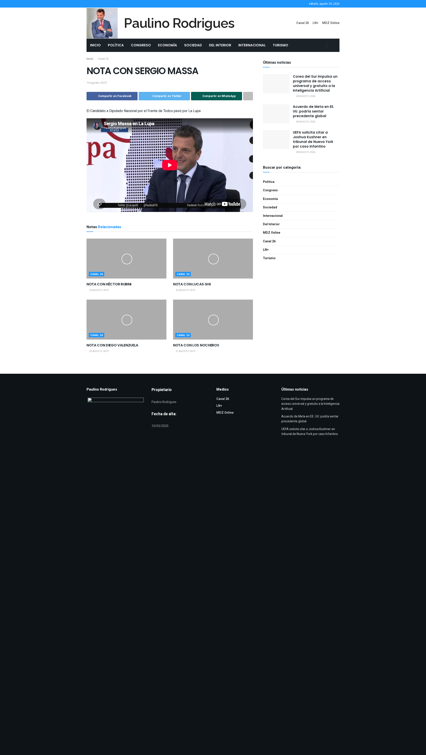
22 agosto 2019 (98, 290)
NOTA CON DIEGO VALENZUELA (112, 345)
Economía (167, 45)
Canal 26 (302, 23)
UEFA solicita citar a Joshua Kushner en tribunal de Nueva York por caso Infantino (313, 139)
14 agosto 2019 (96, 83)
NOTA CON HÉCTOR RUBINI (109, 284)
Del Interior (220, 45)
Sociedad (193, 45)
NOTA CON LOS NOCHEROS (196, 345)
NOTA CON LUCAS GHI (192, 284)
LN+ (315, 23)
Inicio (95, 45)
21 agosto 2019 (185, 351)
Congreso (141, 45)
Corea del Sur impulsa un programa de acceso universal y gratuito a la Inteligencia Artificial (315, 83)
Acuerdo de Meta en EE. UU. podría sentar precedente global (313, 111)
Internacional (252, 45)
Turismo (280, 45)
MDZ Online (330, 23)
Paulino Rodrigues (179, 23)
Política (116, 45)
